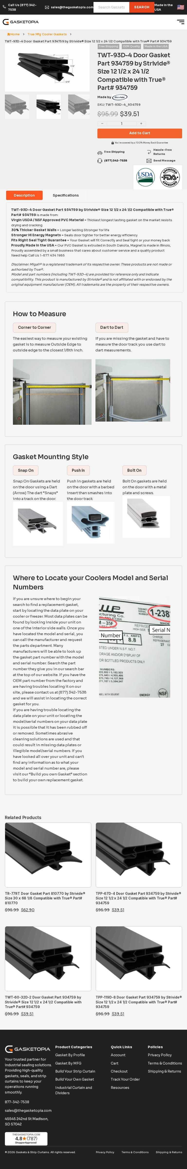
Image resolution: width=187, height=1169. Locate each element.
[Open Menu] (180, 22)
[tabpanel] (94, 247)
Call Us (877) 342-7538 (22, 7)
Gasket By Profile (70, 1055)
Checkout (119, 1071)
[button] (83, 50)
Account (118, 1055)
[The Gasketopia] (21, 22)
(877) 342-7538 (115, 160)
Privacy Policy (160, 1055)
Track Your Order (125, 1079)
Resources (120, 1087)
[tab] (24, 195)
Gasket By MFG (68, 1063)
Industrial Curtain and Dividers (73, 1090)
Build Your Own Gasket (74, 1079)
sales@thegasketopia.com (72, 7)
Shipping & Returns (164, 1071)
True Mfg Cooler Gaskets (47, 34)
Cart (114, 1063)
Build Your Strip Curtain (75, 1071)
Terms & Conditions (165, 1063)
